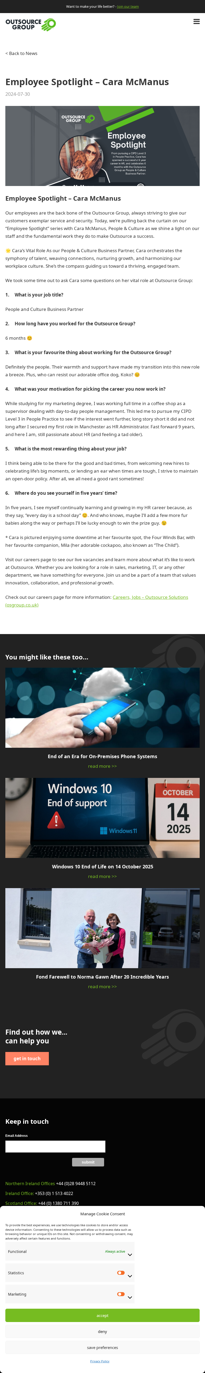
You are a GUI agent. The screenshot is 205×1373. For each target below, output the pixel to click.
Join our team (128, 6)
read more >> (102, 766)
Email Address (16, 1136)
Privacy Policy (99, 1361)
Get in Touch (27, 1058)
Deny (102, 1331)
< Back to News (21, 53)
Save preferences (102, 1347)
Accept (102, 1315)
